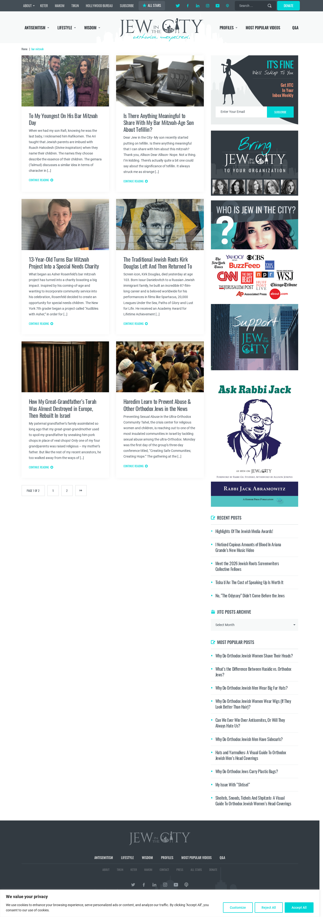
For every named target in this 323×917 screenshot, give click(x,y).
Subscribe (162, 498)
